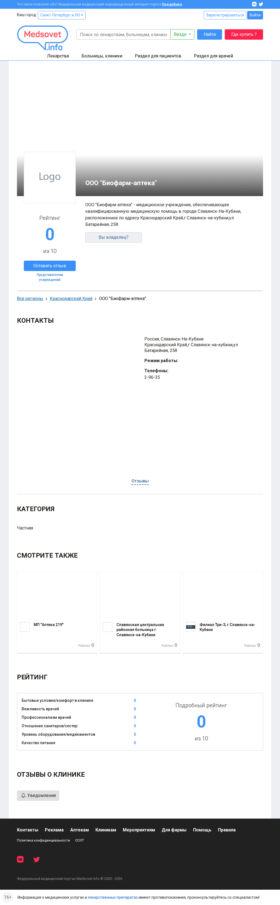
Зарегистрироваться (225, 15)
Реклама (54, 830)
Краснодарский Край (71, 298)
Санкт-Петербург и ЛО (60, 15)
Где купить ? (244, 34)
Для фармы (174, 830)
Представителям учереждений (50, 277)
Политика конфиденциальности (43, 840)
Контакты (27, 830)
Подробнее (172, 4)
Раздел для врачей (213, 56)
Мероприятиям (139, 830)
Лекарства (58, 56)
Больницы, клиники (101, 56)
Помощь (202, 830)
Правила (227, 830)
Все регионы (30, 298)
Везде (181, 34)
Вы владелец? (114, 237)
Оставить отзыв (49, 265)
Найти (210, 34)
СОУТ (79, 840)
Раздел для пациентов (158, 56)
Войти (255, 15)
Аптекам (79, 830)
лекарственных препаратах (113, 897)
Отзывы (140, 481)
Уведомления (41, 795)
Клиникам (105, 830)
